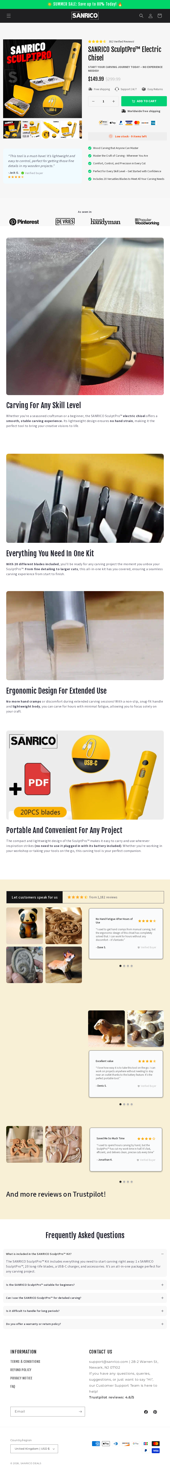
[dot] (120, 966)
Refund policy (21, 1370)
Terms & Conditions (25, 1362)
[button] (8, 15)
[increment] (114, 101)
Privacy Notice (21, 1378)
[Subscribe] (80, 1411)
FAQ (12, 1386)
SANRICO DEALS (31, 1463)
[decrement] (93, 101)
